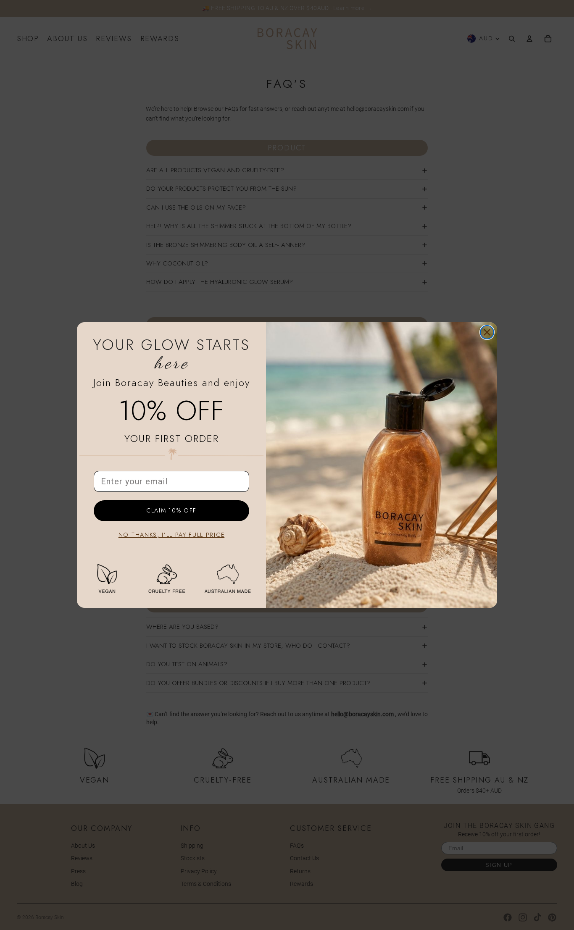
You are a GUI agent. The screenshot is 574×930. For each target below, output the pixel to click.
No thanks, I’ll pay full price (171, 535)
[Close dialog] (487, 332)
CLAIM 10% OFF (171, 511)
